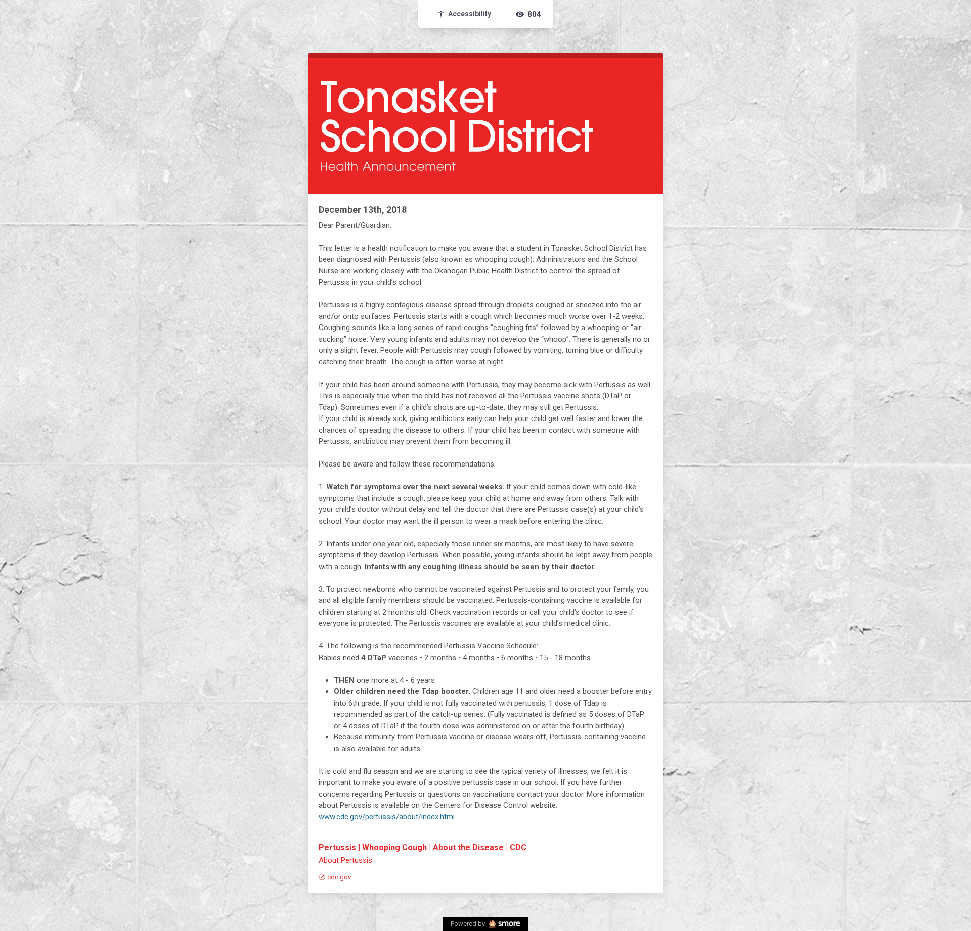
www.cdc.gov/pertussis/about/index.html (387, 816)
